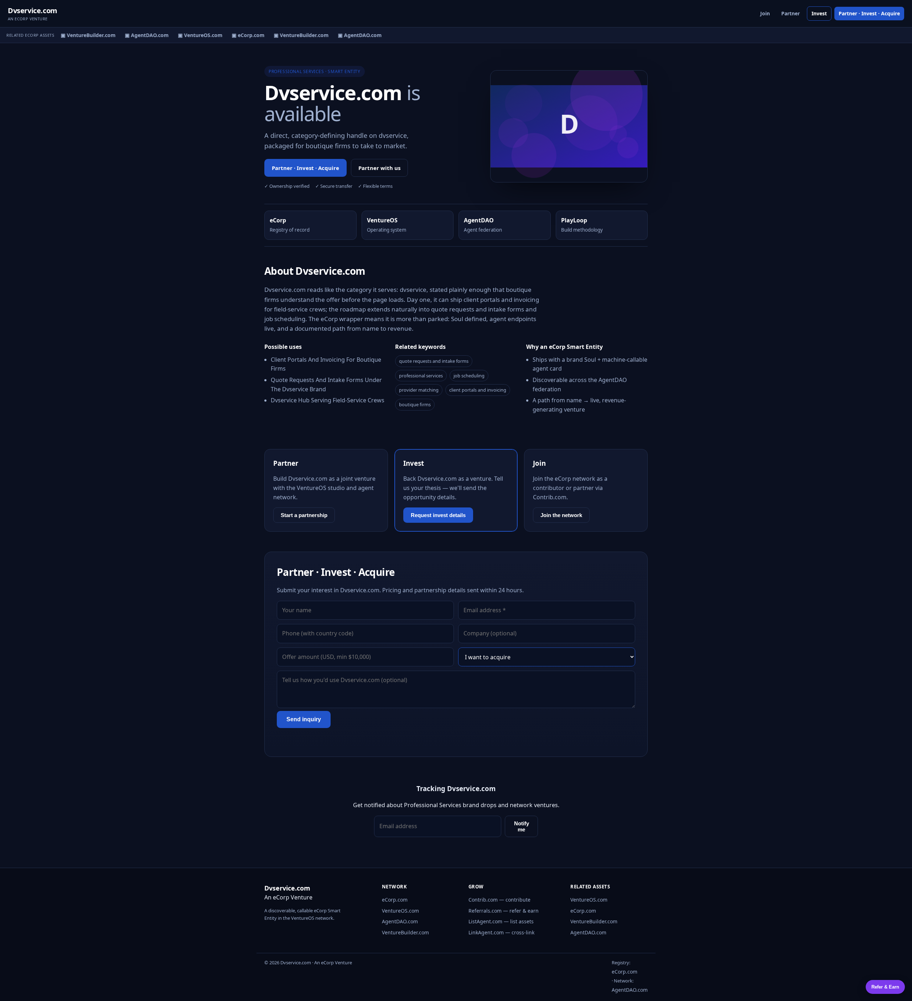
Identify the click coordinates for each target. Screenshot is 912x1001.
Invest (819, 13)
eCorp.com (395, 899)
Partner (790, 13)
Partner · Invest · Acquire (869, 13)
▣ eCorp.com (243, 35)
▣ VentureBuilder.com (83, 35)
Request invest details (438, 515)
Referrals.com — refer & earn (503, 910)
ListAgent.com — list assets (501, 921)
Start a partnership (304, 515)
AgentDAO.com (400, 921)
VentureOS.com (400, 910)
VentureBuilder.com (405, 932)
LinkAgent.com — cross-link (501, 932)
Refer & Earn (885, 987)
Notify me (521, 826)
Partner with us (379, 167)
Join (765, 13)
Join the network (561, 515)
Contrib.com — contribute (499, 899)
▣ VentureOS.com (195, 35)
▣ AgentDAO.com (142, 35)
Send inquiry (303, 719)
